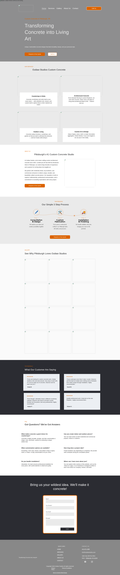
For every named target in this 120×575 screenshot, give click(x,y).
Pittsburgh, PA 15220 (91, 558)
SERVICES (60, 552)
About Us (67, 8)
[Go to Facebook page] (85, 562)
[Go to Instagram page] (92, 562)
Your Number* (49, 505)
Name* (47, 498)
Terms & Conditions (67, 568)
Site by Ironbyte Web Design (60, 572)
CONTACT (60, 560)
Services (51, 8)
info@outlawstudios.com (88, 552)
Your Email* (48, 511)
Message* (48, 518)
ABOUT (59, 557)
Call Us (94, 8)
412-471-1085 (86, 549)
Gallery (59, 8)
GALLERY (60, 555)
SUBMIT (67, 529)
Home (44, 8)
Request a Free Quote (35, 54)
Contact (75, 8)
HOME (59, 549)
